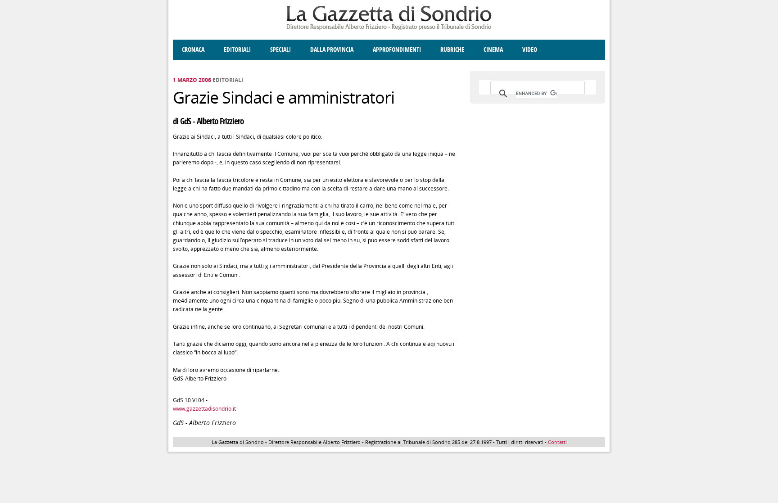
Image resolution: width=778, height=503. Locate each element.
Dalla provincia (331, 50)
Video (529, 50)
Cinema (493, 50)
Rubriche (452, 50)
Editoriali (237, 50)
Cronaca (193, 50)
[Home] (389, 28)
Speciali (280, 50)
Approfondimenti (397, 50)
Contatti (557, 442)
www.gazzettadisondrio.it (204, 408)
